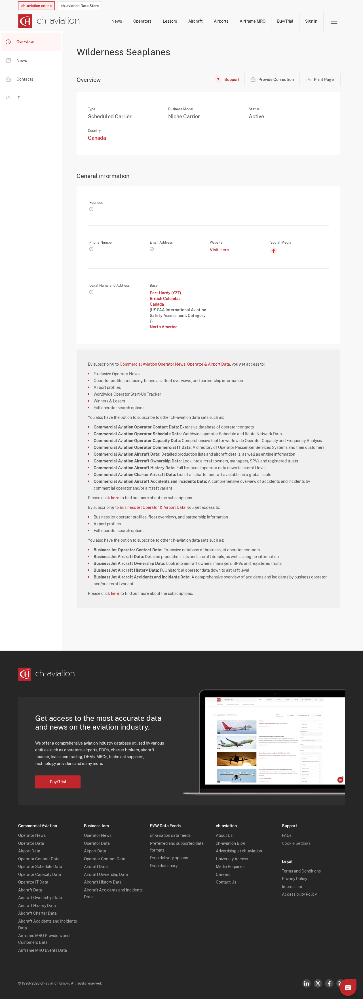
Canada (97, 138)
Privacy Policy (294, 878)
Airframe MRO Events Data (42, 950)
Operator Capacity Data (39, 874)
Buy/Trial (285, 21)
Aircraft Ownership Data (40, 897)
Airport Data (29, 851)
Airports (221, 21)
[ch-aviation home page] (49, 21)
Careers (223, 874)
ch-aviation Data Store (80, 6)
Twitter (318, 983)
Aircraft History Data (37, 905)
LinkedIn (306, 983)
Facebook (329, 983)
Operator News (32, 835)
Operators (142, 21)
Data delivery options (169, 858)
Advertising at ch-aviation (239, 851)
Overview (25, 42)
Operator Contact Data (39, 859)
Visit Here (219, 250)
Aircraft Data (30, 890)
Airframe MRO (252, 21)
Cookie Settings (296, 843)
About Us (224, 835)
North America (164, 327)
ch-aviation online (36, 6)
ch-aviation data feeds (170, 835)
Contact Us (226, 882)
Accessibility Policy (299, 894)
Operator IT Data (33, 882)
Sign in (311, 21)
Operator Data (31, 843)
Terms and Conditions (301, 871)
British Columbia (165, 298)
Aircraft (195, 21)
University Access (232, 859)
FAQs (287, 835)
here (115, 498)
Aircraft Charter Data (37, 913)
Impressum (292, 886)
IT (18, 98)
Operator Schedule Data (40, 866)
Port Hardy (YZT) (165, 293)
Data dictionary (164, 865)
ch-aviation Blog (230, 843)
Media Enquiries (230, 866)
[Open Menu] (334, 21)
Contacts (24, 79)
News (116, 21)
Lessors (170, 21)
